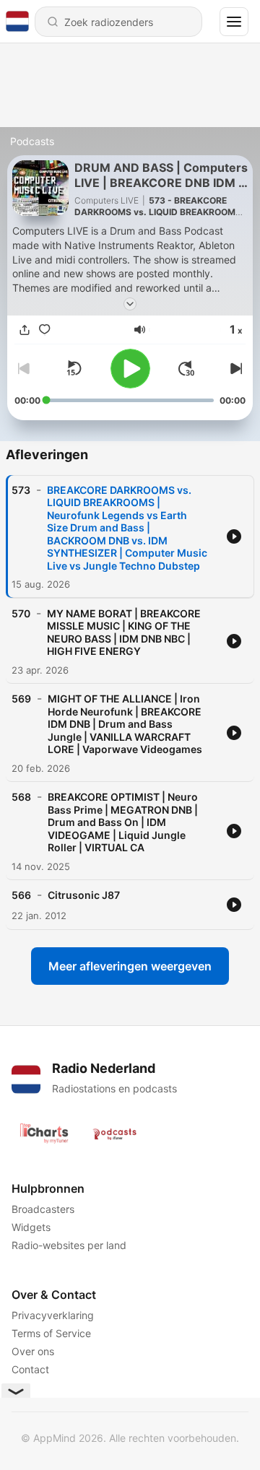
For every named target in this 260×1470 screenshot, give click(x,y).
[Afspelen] (130, 368)
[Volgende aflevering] (234, 368)
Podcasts (32, 141)
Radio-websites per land (69, 1245)
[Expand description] (130, 303)
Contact (30, 1369)
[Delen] (24, 330)
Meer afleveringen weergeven (130, 966)
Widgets (31, 1227)
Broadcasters (43, 1209)
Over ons (33, 1351)
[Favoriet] (44, 330)
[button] (139, 329)
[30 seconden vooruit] (186, 368)
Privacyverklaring (53, 1315)
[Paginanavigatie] (234, 21)
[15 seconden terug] (73, 368)
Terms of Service (51, 1333)
